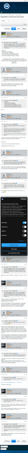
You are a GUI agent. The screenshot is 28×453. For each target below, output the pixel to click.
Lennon (8, 68)
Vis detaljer (21, 240)
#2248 (25, 374)
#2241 (25, 180)
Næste (24, 28)
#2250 (25, 421)
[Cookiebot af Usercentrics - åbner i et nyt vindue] (20, 199)
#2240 (25, 157)
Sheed (8, 151)
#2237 (25, 74)
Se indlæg (16, 42)
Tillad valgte (14, 249)
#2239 (25, 121)
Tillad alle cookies (14, 245)
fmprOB (8, 281)
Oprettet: (8, 36)
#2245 (25, 288)
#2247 (25, 350)
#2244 (25, 264)
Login (25, 0)
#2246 (25, 318)
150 (14, 28)
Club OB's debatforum (10, 14)
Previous (7, 28)
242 (18, 28)
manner (8, 114)
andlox (8, 32)
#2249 (25, 396)
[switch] (24, 227)
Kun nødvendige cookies (14, 253)
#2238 (25, 97)
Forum (4, 14)
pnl (7, 257)
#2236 (25, 39)
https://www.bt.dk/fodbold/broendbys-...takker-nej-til (11, 382)
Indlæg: (16, 36)
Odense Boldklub (18, 14)
